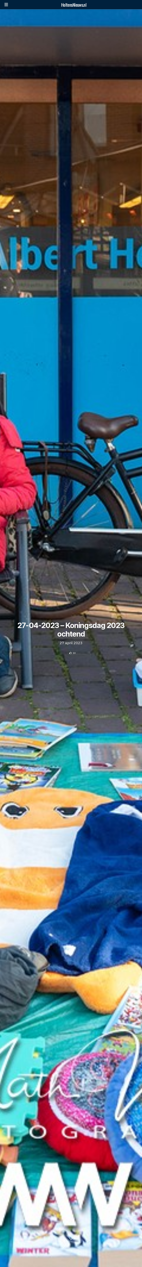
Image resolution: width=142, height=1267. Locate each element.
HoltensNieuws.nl (73, 4)
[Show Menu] (6, 4)
